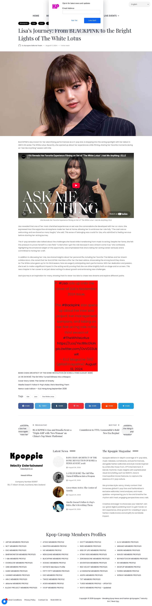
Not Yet (74, 20)
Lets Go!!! (92, 20)
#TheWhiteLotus (76, 338)
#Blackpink (71, 305)
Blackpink (24, 23)
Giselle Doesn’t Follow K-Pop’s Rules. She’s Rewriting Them (43, 384)
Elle (33, 23)
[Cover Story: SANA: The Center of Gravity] (58, 492)
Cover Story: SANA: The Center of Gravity (36, 381)
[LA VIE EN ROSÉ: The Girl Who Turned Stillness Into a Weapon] (58, 477)
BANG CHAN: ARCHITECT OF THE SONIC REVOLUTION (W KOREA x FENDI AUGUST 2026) (55, 373)
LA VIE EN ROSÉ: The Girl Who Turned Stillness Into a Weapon (44, 377)
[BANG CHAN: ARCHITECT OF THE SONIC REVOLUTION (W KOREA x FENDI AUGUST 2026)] (58, 461)
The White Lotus (48, 396)
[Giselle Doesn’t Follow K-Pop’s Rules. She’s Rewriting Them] (58, 506)
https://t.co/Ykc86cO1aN (76, 343)
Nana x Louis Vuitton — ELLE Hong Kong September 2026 (42, 388)
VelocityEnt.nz (26, 469)
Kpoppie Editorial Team (33, 45)
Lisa (41, 23)
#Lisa (63, 283)
